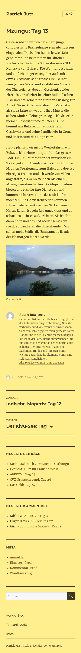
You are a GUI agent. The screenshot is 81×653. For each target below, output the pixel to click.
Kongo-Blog (15, 615)
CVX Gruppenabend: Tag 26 (30, 479)
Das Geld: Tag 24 (22, 485)
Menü (68, 13)
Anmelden (17, 557)
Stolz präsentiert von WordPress (42, 645)
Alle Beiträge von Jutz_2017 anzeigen (41, 362)
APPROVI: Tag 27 (22, 474)
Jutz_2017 (17, 377)
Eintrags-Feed (21, 562)
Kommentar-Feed (23, 568)
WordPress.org (21, 573)
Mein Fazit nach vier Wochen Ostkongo (39, 464)
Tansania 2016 (16, 624)
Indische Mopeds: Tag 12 (42, 526)
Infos (10, 634)
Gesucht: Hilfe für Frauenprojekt (34, 469)
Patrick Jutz (19, 14)
